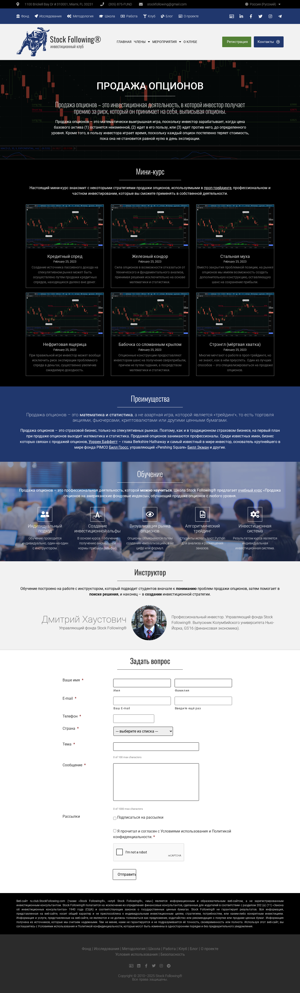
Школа (109, 16)
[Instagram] (161, 966)
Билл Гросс (118, 447)
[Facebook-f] (146, 966)
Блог (168, 16)
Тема (69, 744)
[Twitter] (154, 966)
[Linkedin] (138, 966)
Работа (131, 16)
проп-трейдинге (217, 188)
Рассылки (71, 816)
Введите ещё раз (188, 708)
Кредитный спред (64, 256)
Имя (116, 690)
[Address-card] (131, 966)
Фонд (24, 16)
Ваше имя (73, 680)
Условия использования (136, 954)
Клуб (150, 16)
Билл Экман (198, 447)
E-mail (69, 698)
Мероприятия (164, 42)
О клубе (190, 42)
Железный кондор (150, 256)
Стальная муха (235, 256)
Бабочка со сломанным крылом (150, 344)
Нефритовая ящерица (64, 344)
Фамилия (182, 690)
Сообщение (74, 765)
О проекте (190, 16)
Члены (140, 42)
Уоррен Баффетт (103, 441)
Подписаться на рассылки (140, 817)
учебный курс (250, 490)
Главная (124, 42)
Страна (71, 728)
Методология (82, 16)
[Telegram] (168, 966)
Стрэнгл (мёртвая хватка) (235, 344)
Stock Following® (75, 39)
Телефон (72, 716)
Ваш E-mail (121, 708)
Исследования (50, 16)
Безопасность (173, 954)
